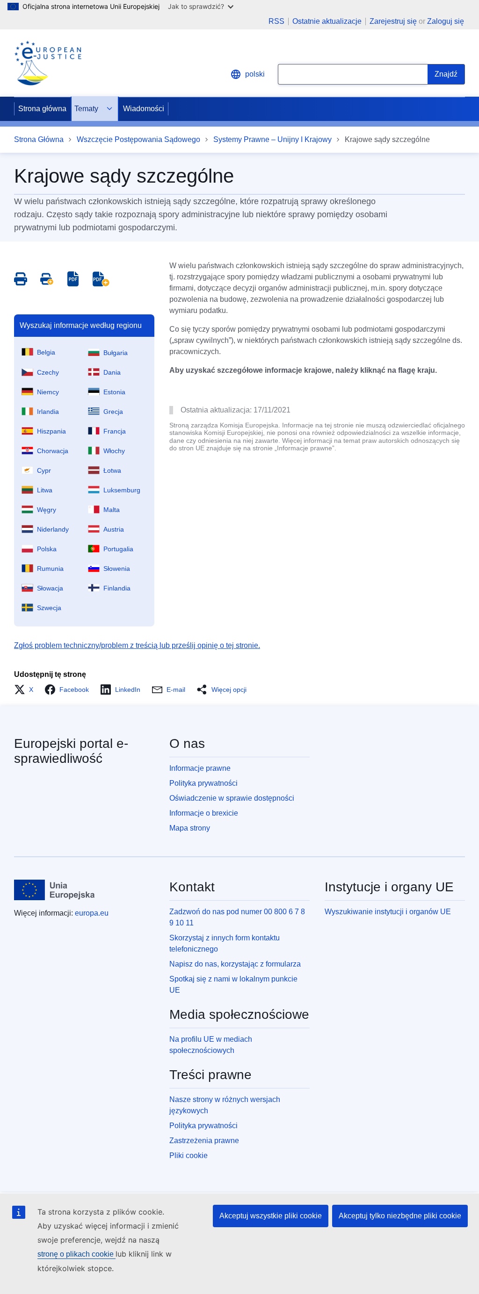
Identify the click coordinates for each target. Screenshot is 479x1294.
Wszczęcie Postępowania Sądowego (138, 139)
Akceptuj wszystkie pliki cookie (270, 1216)
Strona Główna (39, 139)
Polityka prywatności (203, 783)
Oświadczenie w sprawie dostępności (231, 798)
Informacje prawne (200, 768)
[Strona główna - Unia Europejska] (54, 890)
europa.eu (92, 913)
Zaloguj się (445, 21)
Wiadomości (143, 109)
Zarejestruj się (393, 21)
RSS (276, 21)
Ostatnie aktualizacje (327, 21)
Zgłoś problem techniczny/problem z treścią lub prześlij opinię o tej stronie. (137, 645)
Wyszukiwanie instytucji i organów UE (388, 912)
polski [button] (255, 74)
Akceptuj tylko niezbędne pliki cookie (400, 1216)
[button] (26, 689)
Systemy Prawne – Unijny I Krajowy (272, 139)
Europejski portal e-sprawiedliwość (71, 751)
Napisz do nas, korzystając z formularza (235, 964)
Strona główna (42, 109)
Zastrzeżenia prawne (204, 1141)
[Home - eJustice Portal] (47, 63)
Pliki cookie (188, 1155)
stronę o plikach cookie (76, 1254)
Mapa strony (189, 828)
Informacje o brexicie (203, 813)
